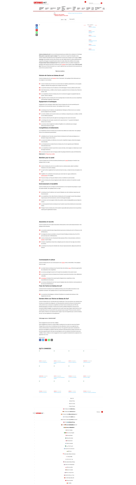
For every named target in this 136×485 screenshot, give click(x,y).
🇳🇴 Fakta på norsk (69, 440)
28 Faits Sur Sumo (92, 49)
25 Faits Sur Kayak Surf (72, 362)
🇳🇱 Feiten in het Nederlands (69, 464)
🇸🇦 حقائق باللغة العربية (69, 446)
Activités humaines (88, 8)
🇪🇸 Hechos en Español (69, 427)
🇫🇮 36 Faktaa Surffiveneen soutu (69, 416)
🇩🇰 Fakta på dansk (69, 435)
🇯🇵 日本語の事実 (69, 456)
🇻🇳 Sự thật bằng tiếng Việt (69, 477)
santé (66, 160)
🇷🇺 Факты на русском (69, 472)
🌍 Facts (69, 422)
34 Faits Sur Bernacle (57, 392)
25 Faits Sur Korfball (92, 45)
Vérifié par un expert (71, 13)
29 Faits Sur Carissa (42, 377)
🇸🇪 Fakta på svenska (69, 438)
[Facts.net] (40, 2)
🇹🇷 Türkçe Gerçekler (69, 480)
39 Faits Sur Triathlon (92, 36)
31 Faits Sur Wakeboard (43, 362)
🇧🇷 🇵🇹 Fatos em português (69, 432)
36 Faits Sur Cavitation (43, 392)
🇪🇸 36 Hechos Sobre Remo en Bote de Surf (69, 414)
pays (70, 268)
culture (63, 262)
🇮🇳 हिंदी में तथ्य (69, 451)
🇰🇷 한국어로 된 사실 (69, 459)
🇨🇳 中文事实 (69, 483)
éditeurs (52, 329)
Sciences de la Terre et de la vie (63, 8)
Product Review (72, 406)
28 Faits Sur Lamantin (72, 392)
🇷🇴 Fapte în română (69, 469)
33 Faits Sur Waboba (92, 27)
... (106, 8)
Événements (69, 9)
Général (78, 9)
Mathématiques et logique (98, 8)
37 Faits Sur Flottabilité (72, 377)
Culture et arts (58, 8)
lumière (42, 239)
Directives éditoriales (78, 13)
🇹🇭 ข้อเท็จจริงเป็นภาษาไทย (69, 475)
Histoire (83, 9)
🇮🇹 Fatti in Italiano (69, 430)
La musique (43, 278)
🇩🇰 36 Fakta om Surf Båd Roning (69, 408)
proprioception (44, 175)
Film (104, 9)
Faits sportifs (71, 19)
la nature (63, 64)
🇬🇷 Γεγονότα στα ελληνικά (69, 448)
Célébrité (47, 9)
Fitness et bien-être (74, 8)
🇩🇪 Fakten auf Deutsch (69, 424)
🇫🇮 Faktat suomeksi (69, 443)
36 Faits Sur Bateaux (86, 362)
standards (76, 327)
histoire (54, 78)
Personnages (53, 9)
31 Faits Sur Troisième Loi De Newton (89, 392)
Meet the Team (72, 403)
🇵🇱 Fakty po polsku (69, 467)
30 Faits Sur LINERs (86, 377)
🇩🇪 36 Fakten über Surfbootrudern (69, 411)
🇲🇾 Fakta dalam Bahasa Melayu (69, 461)
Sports (63, 19)
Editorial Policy (72, 400)
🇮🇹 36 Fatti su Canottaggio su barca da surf (69, 419)
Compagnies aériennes (41, 8)
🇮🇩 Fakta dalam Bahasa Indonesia (69, 453)
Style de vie (93, 8)
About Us (72, 398)
